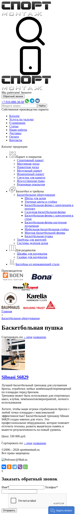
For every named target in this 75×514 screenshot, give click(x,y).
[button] (61, 510)
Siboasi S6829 (15, 377)
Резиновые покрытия (31, 184)
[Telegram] (14, 467)
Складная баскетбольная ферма (45, 212)
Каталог (14, 116)
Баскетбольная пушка (39, 236)
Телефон (51, 487)
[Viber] (20, 467)
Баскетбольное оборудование (36, 194)
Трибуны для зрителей (31, 239)
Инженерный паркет (30, 174)
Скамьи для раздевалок (32, 257)
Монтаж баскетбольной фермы (45, 232)
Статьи (13, 126)
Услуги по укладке (21, 119)
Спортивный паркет (30, 160)
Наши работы (18, 129)
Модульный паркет (29, 170)
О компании (17, 122)
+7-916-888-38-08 (13, 102)
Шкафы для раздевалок (32, 253)
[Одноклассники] (9, 467)
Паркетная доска (28, 167)
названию (39, 337)
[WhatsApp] (25, 467)
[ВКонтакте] (4, 467)
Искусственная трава (31, 181)
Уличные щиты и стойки (41, 201)
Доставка (15, 133)
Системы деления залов (32, 243)
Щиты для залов (35, 198)
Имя (5, 487)
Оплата (14, 136)
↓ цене (28, 337)
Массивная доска (28, 163)
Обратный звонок (13, 96)
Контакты (15, 140)
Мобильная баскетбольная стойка (47, 229)
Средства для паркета (31, 177)
